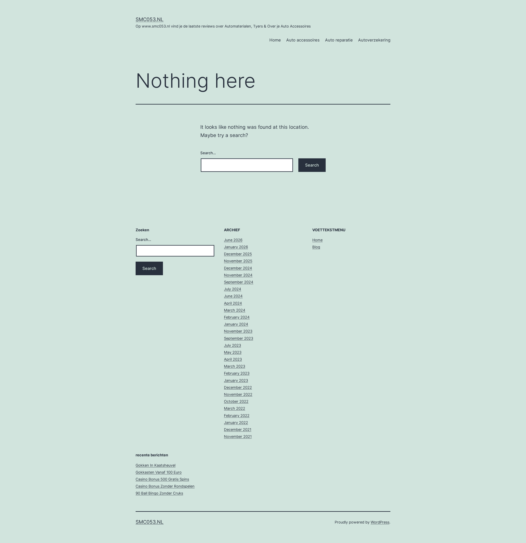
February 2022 (236, 415)
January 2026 (236, 247)
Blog (316, 247)
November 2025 (238, 261)
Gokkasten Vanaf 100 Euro (159, 472)
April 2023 (233, 359)
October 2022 (236, 401)
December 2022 (238, 387)
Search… (208, 153)
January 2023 (236, 380)
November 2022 (238, 394)
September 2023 (238, 338)
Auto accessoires (303, 40)
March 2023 (234, 366)
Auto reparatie (339, 40)
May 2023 (232, 352)
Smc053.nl (150, 19)
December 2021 (237, 429)
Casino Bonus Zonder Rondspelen (165, 486)
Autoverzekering (374, 40)
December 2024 (238, 268)
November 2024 (238, 275)
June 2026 (233, 240)
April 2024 (233, 303)
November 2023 (238, 331)
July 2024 (232, 289)
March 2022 (234, 408)
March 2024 (234, 310)
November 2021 (238, 436)
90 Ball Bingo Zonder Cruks (159, 493)
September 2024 (238, 282)
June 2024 (233, 296)
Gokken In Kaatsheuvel (155, 465)
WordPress (380, 522)
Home (275, 40)
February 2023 (236, 373)
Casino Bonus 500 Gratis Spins (162, 479)
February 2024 (237, 317)
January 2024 (236, 324)
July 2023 (232, 345)
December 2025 (238, 254)
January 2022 (236, 422)
